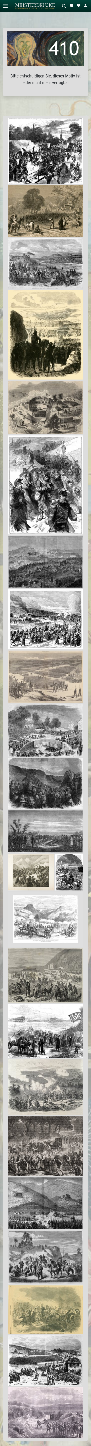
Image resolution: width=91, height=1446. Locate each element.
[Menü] (5, 5)
